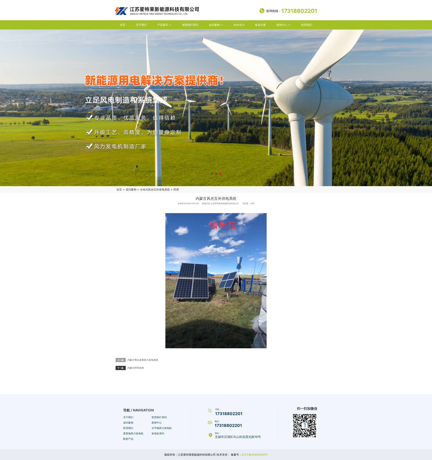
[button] (212, 173)
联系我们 (306, 24)
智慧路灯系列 (190, 24)
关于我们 (141, 24)
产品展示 (162, 24)
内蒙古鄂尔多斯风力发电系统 (142, 359)
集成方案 (260, 24)
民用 (176, 189)
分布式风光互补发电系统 (155, 189)
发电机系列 (158, 433)
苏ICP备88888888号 (255, 454)
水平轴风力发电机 (162, 428)
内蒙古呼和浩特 (135, 367)
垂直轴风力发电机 (133, 433)
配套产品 (128, 438)
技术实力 (239, 24)
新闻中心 (281, 24)
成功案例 (214, 24)
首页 (122, 24)
